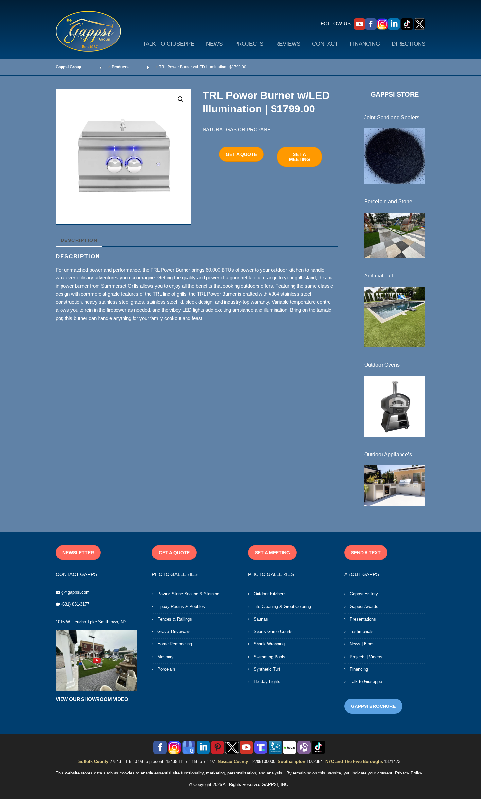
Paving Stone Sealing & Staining (188, 593)
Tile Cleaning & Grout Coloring (282, 606)
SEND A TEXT (366, 552)
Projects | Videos (366, 656)
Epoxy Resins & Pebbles (181, 606)
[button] (181, 99)
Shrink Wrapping (269, 643)
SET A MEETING (299, 157)
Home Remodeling (174, 643)
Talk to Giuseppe (366, 681)
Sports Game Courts (273, 631)
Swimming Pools (269, 656)
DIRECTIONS (408, 44)
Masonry (165, 656)
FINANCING (365, 44)
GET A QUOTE (241, 154)
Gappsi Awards (364, 606)
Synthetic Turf (267, 669)
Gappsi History (364, 593)
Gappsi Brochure (373, 706)
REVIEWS (287, 44)
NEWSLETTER (78, 552)
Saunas (261, 619)
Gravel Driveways (174, 631)
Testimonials (362, 631)
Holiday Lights (267, 681)
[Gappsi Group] (88, 31)
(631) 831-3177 (75, 604)
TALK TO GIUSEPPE (168, 44)
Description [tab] (79, 240)
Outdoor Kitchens (270, 593)
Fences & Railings (174, 619)
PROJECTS (248, 44)
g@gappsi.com (75, 592)
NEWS (214, 44)
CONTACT (325, 44)
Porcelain (166, 669)
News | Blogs (362, 643)
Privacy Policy (408, 773)
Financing (359, 669)
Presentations (363, 619)
